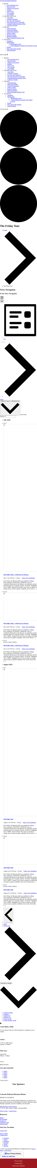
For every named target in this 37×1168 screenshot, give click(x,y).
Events (5, 230)
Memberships (10, 42)
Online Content (11, 33)
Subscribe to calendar (6, 983)
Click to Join (3, 1130)
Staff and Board (11, 50)
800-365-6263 (4, 1106)
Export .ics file (7, 1019)
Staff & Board (4, 1124)
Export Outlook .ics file (9, 1020)
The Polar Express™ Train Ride (15, 22)
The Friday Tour (8, 819)
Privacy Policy (4, 1111)
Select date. (24, 414)
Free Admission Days (13, 5)
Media (1, 1118)
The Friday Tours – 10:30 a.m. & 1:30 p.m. (15, 574)
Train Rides (10, 17)
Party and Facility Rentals (14, 49)
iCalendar (6, 1014)
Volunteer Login (4, 1122)
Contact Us (3, 1121)
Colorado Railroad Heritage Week (16, 24)
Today (1, 399)
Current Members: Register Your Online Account (23, 45)
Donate (9, 47)
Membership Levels (15, 44)
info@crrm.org (13, 1106)
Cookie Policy (13, 1111)
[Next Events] (20, 396)
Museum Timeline (12, 36)
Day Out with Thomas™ (13, 21)
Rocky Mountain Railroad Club (15, 38)
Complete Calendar (12, 25)
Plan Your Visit (11, 7)
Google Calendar (8, 1012)
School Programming (12, 31)
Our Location (10, 13)
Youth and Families (12, 30)
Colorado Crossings (12, 19)
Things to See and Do (13, 8)
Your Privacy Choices (14, 1153)
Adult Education (11, 28)
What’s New (10, 11)
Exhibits (9, 10)
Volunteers (10, 41)
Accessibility (10, 14)
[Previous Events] (4, 342)
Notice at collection (8, 1156)
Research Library (11, 35)
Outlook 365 (6, 1015)
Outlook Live (7, 1017)
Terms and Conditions (18, 1166)
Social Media (3, 1119)
